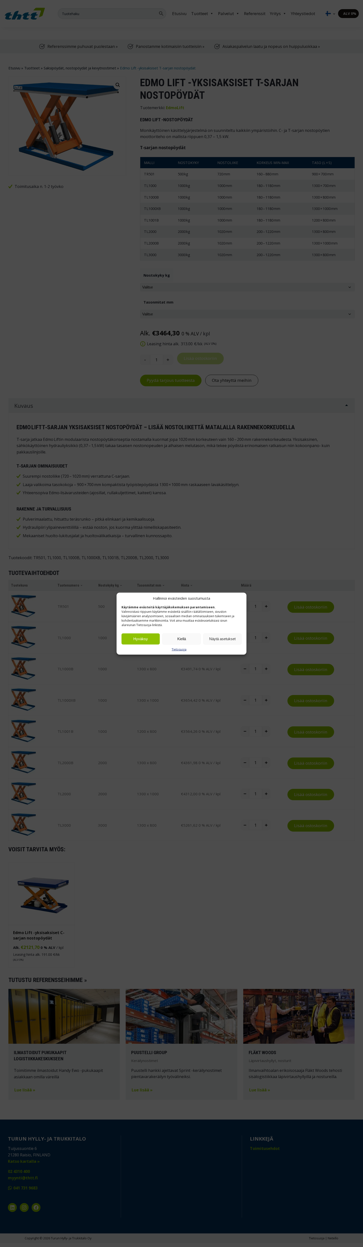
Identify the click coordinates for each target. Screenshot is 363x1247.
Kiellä (181, 639)
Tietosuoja (179, 649)
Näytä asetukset (222, 639)
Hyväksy (140, 639)
